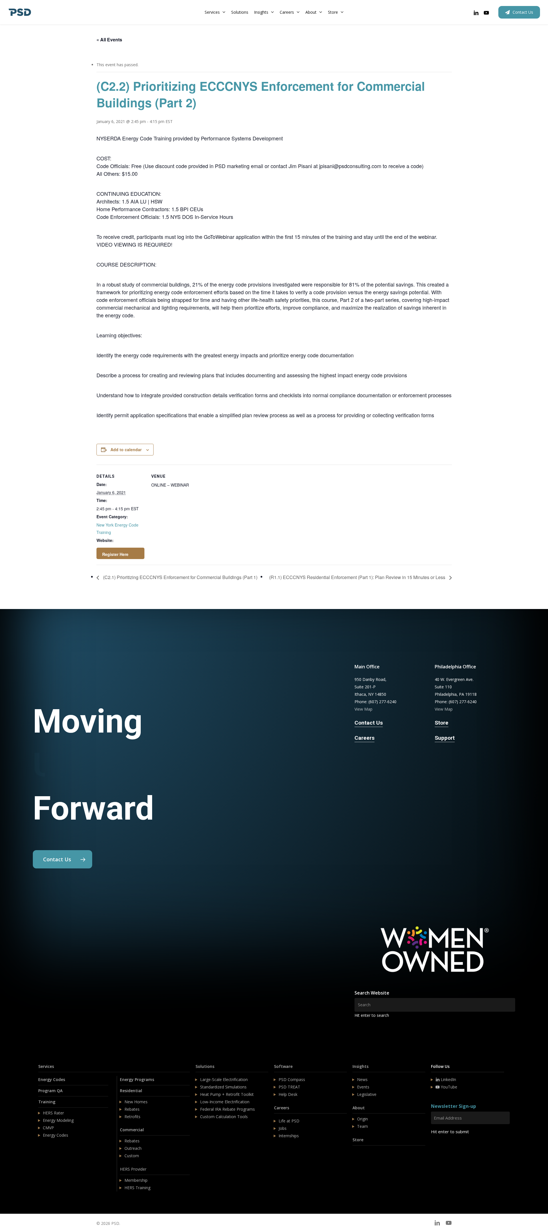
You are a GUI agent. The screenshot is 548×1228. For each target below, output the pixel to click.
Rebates (132, 1109)
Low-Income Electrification (224, 1101)
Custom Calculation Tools (224, 1116)
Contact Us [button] (368, 722)
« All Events (109, 39)
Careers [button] (364, 738)
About (358, 1107)
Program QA (50, 1090)
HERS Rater (53, 1113)
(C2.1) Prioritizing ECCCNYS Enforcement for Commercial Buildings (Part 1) (179, 577)
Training (46, 1101)
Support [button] (445, 738)
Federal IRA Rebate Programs (227, 1109)
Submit (444, 1148)
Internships (289, 1135)
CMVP (48, 1127)
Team (362, 1126)
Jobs (283, 1128)
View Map (363, 709)
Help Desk (288, 1094)
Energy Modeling (58, 1120)
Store (357, 1139)
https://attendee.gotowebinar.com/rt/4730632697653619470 (120, 553)
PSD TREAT (289, 1087)
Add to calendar (126, 449)
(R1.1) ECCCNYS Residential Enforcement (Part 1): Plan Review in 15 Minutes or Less (357, 577)
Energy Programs (137, 1079)
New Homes (136, 1101)
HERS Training (137, 1187)
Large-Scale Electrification (224, 1079)
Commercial (132, 1129)
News (362, 1079)
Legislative (366, 1094)
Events (363, 1087)
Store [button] (441, 722)
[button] (62, 859)
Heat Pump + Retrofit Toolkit (227, 1094)
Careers (281, 1107)
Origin (362, 1119)
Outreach (133, 1148)
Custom (131, 1155)
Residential (131, 1090)
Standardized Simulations (223, 1087)
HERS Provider (133, 1169)
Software (283, 1066)
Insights (360, 1066)
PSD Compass (292, 1079)
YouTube (448, 1087)
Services (46, 1066)
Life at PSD (289, 1121)
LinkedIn (448, 1079)
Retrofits (132, 1116)
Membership (136, 1180)
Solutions (205, 1066)
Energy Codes (51, 1079)
